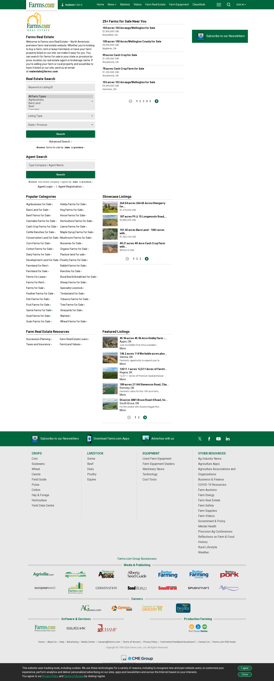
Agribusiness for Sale (39, 204)
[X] (200, 438)
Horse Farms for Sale (73, 215)
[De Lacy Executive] (183, 608)
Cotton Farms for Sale (39, 248)
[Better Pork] (229, 574)
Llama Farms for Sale (73, 226)
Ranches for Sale (71, 271)
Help (61, 642)
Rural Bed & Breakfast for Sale (78, 276)
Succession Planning (39, 339)
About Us (52, 642)
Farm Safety (206, 505)
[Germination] (106, 588)
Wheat (36, 469)
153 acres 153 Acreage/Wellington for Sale (129, 82)
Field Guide (39, 479)
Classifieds (199, 4)
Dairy (90, 469)
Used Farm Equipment (157, 458)
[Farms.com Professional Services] (45, 628)
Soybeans (38, 464)
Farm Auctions (207, 490)
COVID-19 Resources (212, 484)
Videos (138, 4)
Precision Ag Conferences (215, 531)
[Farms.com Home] (42, 5)
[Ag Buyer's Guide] (106, 574)
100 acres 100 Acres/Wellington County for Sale (132, 41)
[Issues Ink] (76, 628)
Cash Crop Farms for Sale (42, 226)
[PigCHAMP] (106, 628)
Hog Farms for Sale (72, 209)
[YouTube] (218, 438)
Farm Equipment (179, 4)
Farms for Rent (35, 282)
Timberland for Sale (72, 293)
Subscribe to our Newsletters (225, 36)
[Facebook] (209, 438)
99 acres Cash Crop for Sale (120, 55)
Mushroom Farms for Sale (76, 237)
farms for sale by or (61, 147)
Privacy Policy (150, 642)
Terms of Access (132, 642)
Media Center (88, 642)
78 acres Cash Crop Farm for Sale (123, 68)
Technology (150, 474)
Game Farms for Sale (39, 310)
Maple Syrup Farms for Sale (77, 232)
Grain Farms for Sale (39, 321)
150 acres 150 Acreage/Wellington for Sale (129, 27)
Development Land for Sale (43, 260)
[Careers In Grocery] (152, 608)
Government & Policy (211, 521)
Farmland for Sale (37, 271)
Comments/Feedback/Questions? (177, 642)
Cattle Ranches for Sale (40, 232)
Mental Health (207, 526)
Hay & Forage (40, 495)
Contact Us (204, 642)
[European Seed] (44, 588)
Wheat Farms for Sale (73, 321)
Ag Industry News (209, 458)
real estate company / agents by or (61, 182)
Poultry (92, 474)
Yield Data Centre (43, 505)
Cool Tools (150, 479)
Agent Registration (71, 186)
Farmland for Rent (37, 265)
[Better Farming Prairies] (198, 574)
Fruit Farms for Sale (38, 304)
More (123, 348)
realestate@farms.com (43, 71)
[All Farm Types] (60, 96)
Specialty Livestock (72, 287)
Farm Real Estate (155, 4)
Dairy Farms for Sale (38, 254)
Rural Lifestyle (207, 547)
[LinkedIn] (228, 438)
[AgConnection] (229, 588)
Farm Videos (206, 516)
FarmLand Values (71, 344)
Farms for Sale (35, 287)
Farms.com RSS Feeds (224, 642)
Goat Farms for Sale (38, 315)
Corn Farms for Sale (38, 243)
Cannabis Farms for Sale (41, 220)
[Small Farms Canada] (167, 588)
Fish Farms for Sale (38, 299)
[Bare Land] (60, 103)
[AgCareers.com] (91, 608)
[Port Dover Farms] (198, 628)
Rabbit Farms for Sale (73, 265)
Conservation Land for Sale (42, 237)
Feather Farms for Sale (40, 293)
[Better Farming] (167, 574)
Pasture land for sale (73, 254)
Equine (91, 479)
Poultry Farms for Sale (74, 260)
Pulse (35, 484)
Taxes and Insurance (39, 344)
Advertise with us (162, 438)
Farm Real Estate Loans (74, 339)
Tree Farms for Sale (72, 304)
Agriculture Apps (209, 464)
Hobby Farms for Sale (73, 204)
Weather (203, 552)
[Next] (156, 101)
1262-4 (73, 5)
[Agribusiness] (60, 100)
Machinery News (153, 469)
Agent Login (46, 186)
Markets (125, 4)
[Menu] (219, 4)
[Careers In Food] (121, 608)
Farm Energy (206, 495)
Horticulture (39, 500)
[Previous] (130, 101)
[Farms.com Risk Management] (75, 588)
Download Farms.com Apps (111, 438)
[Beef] (60, 106)
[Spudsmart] (198, 588)
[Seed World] (137, 588)
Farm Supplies (207, 510)
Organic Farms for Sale (74, 248)
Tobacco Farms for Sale (74, 299)
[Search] (229, 4)
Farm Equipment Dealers (159, 464)
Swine (91, 458)
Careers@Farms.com (109, 642)
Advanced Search (60, 141)
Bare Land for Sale (37, 209)
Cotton (36, 490)
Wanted (65, 315)
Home (100, 4)
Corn (35, 458)
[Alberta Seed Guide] (137, 574)
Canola (36, 474)
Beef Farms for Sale (38, 215)
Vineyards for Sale (71, 310)
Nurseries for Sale (71, 243)
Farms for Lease (36, 276)
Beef (90, 464)
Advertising (72, 642)
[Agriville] (44, 574)
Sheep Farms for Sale (73, 282)
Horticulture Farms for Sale (76, 220)
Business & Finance (211, 479)
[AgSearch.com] (75, 574)
